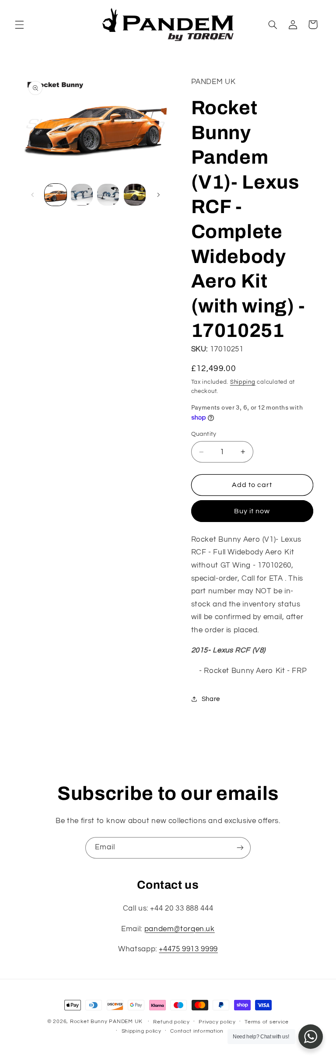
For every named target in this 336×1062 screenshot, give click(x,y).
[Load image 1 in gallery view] (55, 195)
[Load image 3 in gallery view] (108, 195)
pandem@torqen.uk (179, 929)
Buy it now (252, 511)
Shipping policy (141, 1031)
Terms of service (267, 1022)
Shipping (243, 382)
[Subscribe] (240, 848)
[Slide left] (32, 194)
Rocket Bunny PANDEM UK (106, 1021)
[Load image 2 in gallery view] (82, 195)
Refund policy (171, 1022)
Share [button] (211, 699)
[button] (19, 24)
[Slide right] (158, 194)
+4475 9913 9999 (188, 949)
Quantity (204, 434)
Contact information (197, 1031)
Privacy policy (217, 1022)
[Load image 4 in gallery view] (135, 195)
